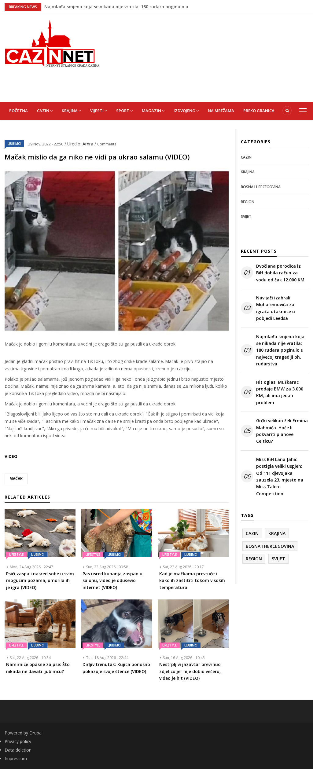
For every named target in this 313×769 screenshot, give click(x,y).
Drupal (35, 733)
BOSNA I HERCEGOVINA (261, 186)
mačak (16, 478)
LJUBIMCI (14, 143)
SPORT (123, 110)
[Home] (52, 43)
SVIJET (246, 216)
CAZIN (43, 110)
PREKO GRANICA (258, 110)
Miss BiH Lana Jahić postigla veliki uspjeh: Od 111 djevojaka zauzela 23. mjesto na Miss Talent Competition (279, 476)
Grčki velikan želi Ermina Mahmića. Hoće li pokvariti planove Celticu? (282, 431)
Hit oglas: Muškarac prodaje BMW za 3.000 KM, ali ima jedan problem (279, 392)
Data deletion (18, 750)
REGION (247, 201)
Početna (18, 110)
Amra (88, 144)
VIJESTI (97, 110)
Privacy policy (18, 741)
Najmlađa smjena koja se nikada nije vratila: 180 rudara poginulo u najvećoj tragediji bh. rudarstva (280, 350)
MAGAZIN (152, 110)
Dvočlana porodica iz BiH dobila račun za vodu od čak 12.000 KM (280, 273)
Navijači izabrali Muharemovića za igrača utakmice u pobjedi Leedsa (275, 308)
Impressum (16, 758)
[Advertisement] (211, 57)
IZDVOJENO (185, 110)
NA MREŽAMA (221, 110)
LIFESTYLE (16, 554)
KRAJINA (70, 110)
